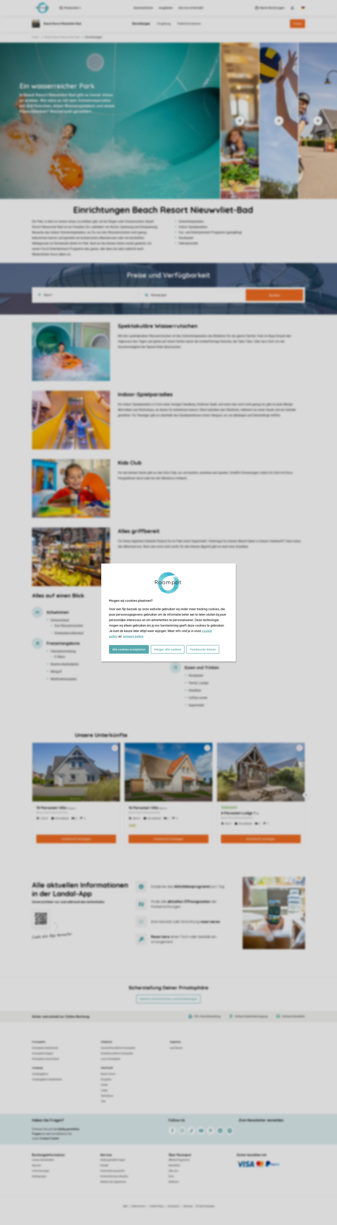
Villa (103, 1101)
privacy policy (133, 636)
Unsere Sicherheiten (43, 1160)
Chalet (104, 1085)
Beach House (108, 1074)
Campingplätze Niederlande (47, 1079)
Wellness (173, 1181)
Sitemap (187, 1206)
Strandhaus (107, 1095)
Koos (171, 1176)
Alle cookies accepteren (128, 649)
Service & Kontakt (190, 8)
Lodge (104, 1090)
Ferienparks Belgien (42, 1053)
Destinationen (143, 8)
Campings (37, 1068)
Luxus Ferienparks (110, 1059)
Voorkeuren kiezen (203, 649)
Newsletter (174, 1165)
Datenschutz (138, 1206)
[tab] (110, 121)
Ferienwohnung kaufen (112, 1171)
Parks (35, 37)
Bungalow (106, 1079)
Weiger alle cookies (167, 649)
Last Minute (176, 1048)
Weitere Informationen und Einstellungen (168, 999)
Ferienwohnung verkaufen (114, 1176)
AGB (125, 1206)
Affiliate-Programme (179, 1160)
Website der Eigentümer (113, 1181)
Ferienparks (39, 1042)
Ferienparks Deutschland (45, 1059)
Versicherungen (40, 1171)
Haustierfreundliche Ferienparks (118, 1048)
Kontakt (104, 1165)
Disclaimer (173, 1206)
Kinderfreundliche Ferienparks (117, 1053)
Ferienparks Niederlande (45, 1048)
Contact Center (49, 1138)
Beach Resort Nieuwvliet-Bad (62, 37)
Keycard (36, 1165)
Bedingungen (39, 1176)
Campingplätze (40, 1074)
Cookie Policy (156, 1206)
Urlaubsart (106, 1042)
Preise (297, 23)
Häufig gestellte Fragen (112, 1160)
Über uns (173, 1171)
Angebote (166, 8)
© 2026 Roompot (205, 1206)
